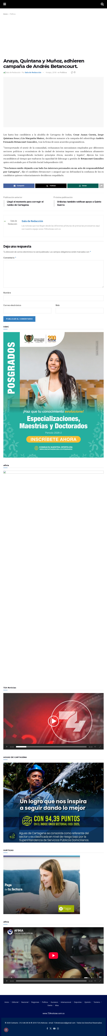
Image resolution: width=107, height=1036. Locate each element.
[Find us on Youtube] (54, 1028)
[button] (53, 721)
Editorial (15, 1002)
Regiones (35, 1002)
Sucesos (54, 1002)
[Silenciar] (95, 746)
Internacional (66, 1002)
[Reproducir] (7, 746)
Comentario (9, 257)
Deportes (78, 1002)
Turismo (97, 1002)
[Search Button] (102, 4)
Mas (57, 1005)
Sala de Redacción (33, 72)
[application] (53, 721)
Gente (50, 1005)
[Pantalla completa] (100, 746)
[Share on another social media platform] (101, 186)
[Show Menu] (4, 4)
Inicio (5, 14)
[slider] (51, 746)
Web (57, 305)
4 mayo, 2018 (51, 72)
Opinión (87, 1002)
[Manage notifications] (6, 1030)
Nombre (7, 293)
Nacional (24, 1002)
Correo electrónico (12, 305)
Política (12, 14)
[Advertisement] (53, 36)
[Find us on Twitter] (50, 1028)
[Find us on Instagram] (58, 1028)
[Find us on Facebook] (47, 1028)
